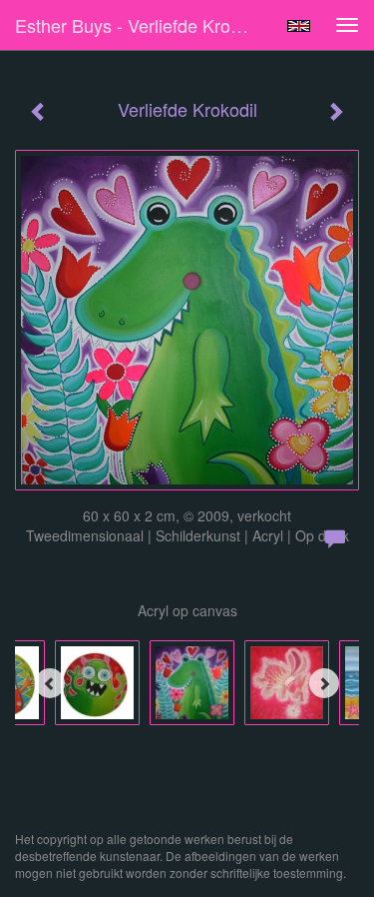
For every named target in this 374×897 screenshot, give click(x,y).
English (298, 26)
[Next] (324, 683)
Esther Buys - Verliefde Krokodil (141, 25)
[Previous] (50, 683)
